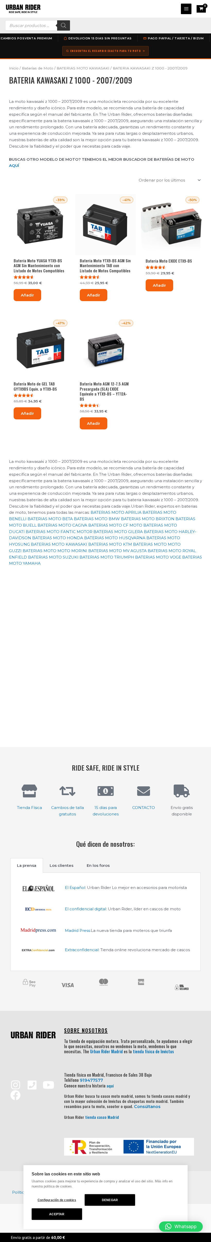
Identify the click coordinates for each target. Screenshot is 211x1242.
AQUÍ (14, 165)
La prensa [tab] (26, 865)
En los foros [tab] (98, 865)
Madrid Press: (78, 930)
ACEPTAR (56, 1214)
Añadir (27, 295)
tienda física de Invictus (153, 1051)
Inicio (14, 68)
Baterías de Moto (37, 68)
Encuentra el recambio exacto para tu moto (105, 50)
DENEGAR (110, 1200)
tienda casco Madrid (102, 1117)
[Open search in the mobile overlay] (37, 25)
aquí (110, 1085)
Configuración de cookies (57, 1200)
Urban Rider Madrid (106, 1051)
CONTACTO (143, 807)
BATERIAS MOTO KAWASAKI (83, 68)
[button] (181, 1226)
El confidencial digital (85, 908)
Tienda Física (29, 807)
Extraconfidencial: (82, 949)
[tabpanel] (105, 922)
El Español (75, 887)
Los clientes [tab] (61, 865)
